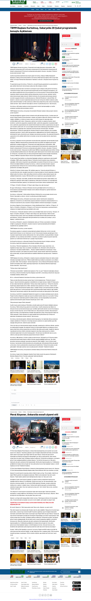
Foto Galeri (49, 6)
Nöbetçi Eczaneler (25, 586)
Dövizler (45, 584)
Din (45, 9)
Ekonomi (33, 6)
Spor (38, 6)
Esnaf (17, 537)
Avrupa (37, 9)
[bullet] (28, 405)
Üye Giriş (62, 582)
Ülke (31, 358)
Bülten (42, 9)
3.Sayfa (32, 9)
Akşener (12, 537)
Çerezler (45, 599)
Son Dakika (12, 6)
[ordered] (26, 405)
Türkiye (26, 358)
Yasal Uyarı (60, 599)
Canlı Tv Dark (24, 582)
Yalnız (26, 537)
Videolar (57, 6)
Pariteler (60, 577)
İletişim (35, 599)
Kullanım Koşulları (53, 599)
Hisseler (53, 577)
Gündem (26, 6)
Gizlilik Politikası (41, 599)
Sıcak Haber (54, 589)
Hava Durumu (37, 577)
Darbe (12, 358)
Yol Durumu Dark (13, 584)
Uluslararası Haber (13, 25)
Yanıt (30, 537)
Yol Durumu (68, 577)
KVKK (49, 599)
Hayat (54, 9)
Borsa (11, 577)
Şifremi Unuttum (63, 586)
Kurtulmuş (17, 358)
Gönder (14, 405)
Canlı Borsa (34, 582)
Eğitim (49, 9)
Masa (21, 537)
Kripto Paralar (77, 577)
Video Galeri (54, 584)
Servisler (20, 6)
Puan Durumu (46, 577)
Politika (58, 9)
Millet (22, 358)
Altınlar (44, 582)
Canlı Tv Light (13, 586)
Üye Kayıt (62, 584)
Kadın (43, 6)
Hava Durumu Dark (14, 582)
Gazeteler (69, 6)
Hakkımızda (31, 599)
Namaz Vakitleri (19, 577)
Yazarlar (63, 6)
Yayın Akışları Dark (25, 584)
